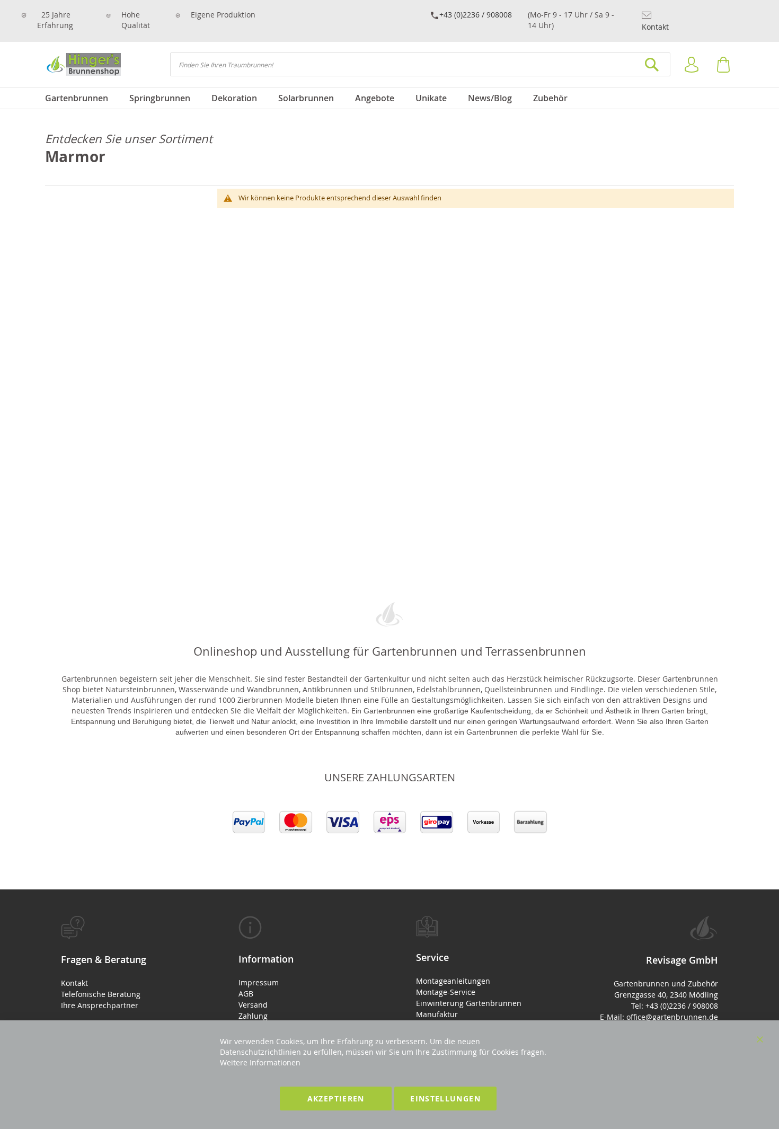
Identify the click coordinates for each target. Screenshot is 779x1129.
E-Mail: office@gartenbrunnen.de (659, 1017)
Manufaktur (437, 1014)
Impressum (258, 982)
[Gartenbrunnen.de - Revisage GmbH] (83, 64)
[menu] (389, 98)
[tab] (123, 963)
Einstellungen (445, 1098)
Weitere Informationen (260, 1062)
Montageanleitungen (453, 981)
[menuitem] (82, 98)
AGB (245, 994)
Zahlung (253, 1016)
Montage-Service (445, 992)
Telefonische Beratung (100, 994)
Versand (253, 1005)
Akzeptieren (336, 1098)
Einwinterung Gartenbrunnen (468, 1003)
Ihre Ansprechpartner (99, 1005)
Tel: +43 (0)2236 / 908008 (674, 1006)
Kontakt (655, 27)
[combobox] (420, 64)
